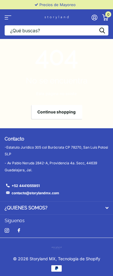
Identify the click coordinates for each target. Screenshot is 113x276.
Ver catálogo (8, 17)
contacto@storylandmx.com (35, 193)
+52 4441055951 (26, 186)
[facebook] (19, 231)
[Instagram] (7, 230)
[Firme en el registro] (94, 17)
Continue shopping (56, 111)
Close (56, 208)
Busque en (102, 30)
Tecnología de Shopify (79, 258)
